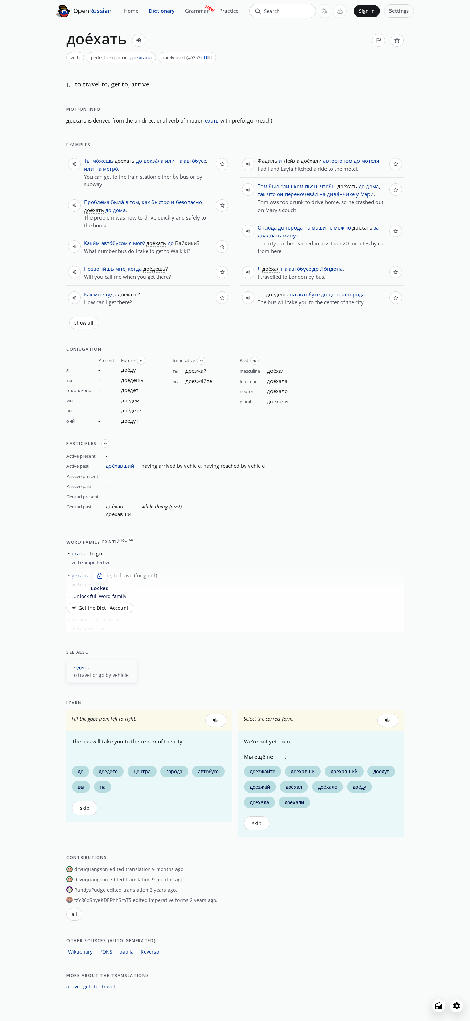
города (294, 227)
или (170, 160)
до (139, 160)
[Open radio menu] (438, 1005)
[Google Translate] (324, 11)
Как (88, 294)
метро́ (110, 168)
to (96, 986)
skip (84, 808)
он (280, 194)
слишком (291, 186)
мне (120, 268)
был (274, 186)
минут (290, 235)
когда (135, 268)
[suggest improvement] (378, 40)
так (262, 194)
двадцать (269, 235)
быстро (160, 202)
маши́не (322, 227)
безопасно (189, 202)
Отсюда (267, 227)
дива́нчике (341, 194)
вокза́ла (153, 160)
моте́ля (370, 160)
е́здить (80, 667)
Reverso (150, 951)
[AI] (340, 11)
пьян (311, 186)
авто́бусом (114, 243)
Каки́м (92, 243)
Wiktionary (80, 951)
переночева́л (301, 194)
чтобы (328, 186)
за (376, 227)
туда (110, 294)
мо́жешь (102, 160)
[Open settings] (456, 1005)
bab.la (126, 951)
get (86, 986)
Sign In (367, 11)
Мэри (367, 194)
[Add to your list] (397, 40)
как (146, 202)
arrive (73, 986)
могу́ (139, 243)
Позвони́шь (99, 268)
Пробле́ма (96, 202)
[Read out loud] (138, 40)
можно (342, 227)
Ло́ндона (331, 268)
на (179, 160)
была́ (117, 202)
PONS (106, 951)
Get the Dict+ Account (103, 608)
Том (262, 186)
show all (83, 323)
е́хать (212, 120)
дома (119, 209)
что (271, 194)
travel (108, 986)
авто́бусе (195, 160)
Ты (87, 160)
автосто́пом (337, 160)
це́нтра (337, 294)
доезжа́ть (140, 57)
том (134, 202)
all (74, 914)
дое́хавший (120, 465)
